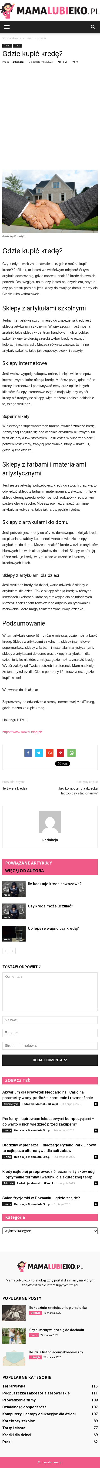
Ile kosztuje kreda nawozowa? (55, 883)
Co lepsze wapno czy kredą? (53, 928)
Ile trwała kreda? (14, 788)
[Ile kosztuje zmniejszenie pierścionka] (14, 1313)
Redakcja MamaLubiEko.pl (40, 1104)
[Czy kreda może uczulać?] (14, 911)
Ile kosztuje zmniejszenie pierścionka (58, 1308)
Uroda (7, 1130)
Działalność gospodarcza (24, 1407)
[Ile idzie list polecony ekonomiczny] (14, 1358)
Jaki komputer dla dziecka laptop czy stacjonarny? (78, 790)
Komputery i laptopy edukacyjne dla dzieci (39, 1414)
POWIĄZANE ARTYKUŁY (28, 863)
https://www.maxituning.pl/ (22, 732)
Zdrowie (8, 1183)
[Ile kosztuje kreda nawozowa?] (14, 889)
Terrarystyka (13, 1386)
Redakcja (17, 61)
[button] (93, 27)
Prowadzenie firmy (19, 1400)
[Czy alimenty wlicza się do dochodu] (14, 1336)
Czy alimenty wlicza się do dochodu (56, 1330)
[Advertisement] (50, 117)
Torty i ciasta (13, 1428)
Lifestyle (35, 1312)
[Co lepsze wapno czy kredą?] (14, 934)
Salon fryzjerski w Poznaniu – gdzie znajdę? (41, 1198)
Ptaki (6, 1442)
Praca (34, 1335)
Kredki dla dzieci (16, 1435)
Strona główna (11, 38)
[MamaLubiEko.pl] (50, 11)
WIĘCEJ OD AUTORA (24, 870)
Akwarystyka (11, 1104)
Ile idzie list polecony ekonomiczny (56, 1352)
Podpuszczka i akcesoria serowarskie (36, 1393)
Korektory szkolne (18, 1421)
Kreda (17, 45)
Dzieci (7, 45)
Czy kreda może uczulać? (50, 906)
